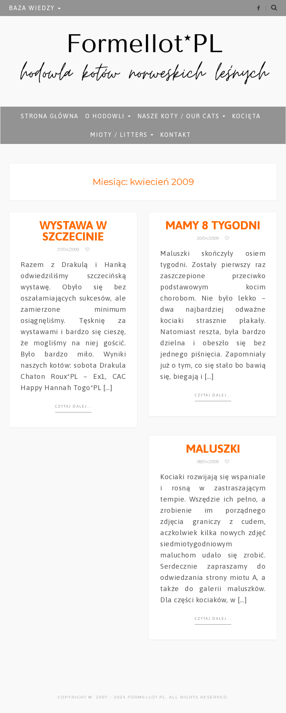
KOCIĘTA (246, 116)
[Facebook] (258, 8)
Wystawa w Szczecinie (73, 230)
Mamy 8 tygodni (212, 225)
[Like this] (87, 249)
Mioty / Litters (120, 134)
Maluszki (213, 448)
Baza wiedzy (33, 8)
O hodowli (106, 116)
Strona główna (50, 116)
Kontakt (175, 134)
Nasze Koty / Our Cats (179, 116)
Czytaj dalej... (73, 406)
